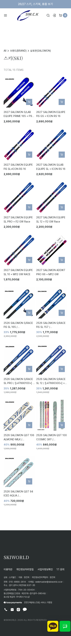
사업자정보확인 (45, 569)
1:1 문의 (60, 569)
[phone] (6, 609)
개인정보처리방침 (25, 569)
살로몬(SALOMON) (40, 50)
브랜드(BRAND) (18, 50)
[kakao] (25, 609)
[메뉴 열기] (7, 15)
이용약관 (8, 569)
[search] (48, 15)
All (5, 50)
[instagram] (18, 609)
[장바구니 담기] (29, 102)
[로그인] (54, 15)
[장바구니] (60, 15)
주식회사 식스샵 (22, 596)
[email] (12, 609)
